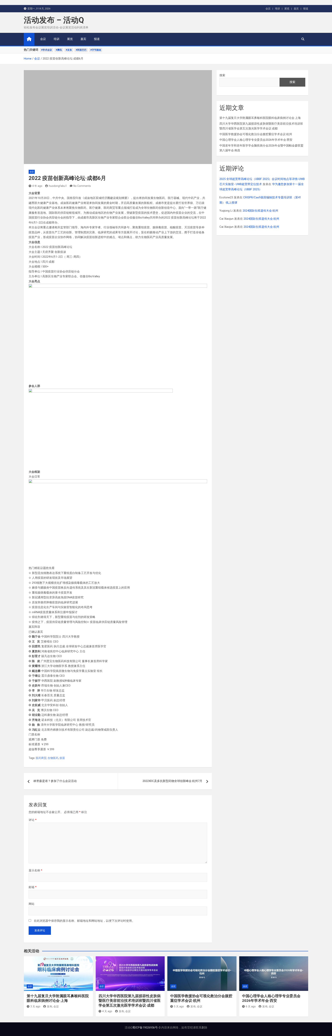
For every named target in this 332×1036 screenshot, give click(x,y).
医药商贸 (41, 757)
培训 (277, 8)
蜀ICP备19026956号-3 (146, 1027)
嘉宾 (296, 8)
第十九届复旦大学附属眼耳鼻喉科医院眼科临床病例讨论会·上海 (260, 118)
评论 (33, 820)
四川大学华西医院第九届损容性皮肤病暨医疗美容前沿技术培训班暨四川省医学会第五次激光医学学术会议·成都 (130, 1001)
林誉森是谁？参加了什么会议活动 (55, 781)
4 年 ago (37, 185)
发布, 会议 (53, 1006)
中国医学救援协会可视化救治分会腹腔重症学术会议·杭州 (255, 134)
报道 (305, 8)
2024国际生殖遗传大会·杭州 (260, 210)
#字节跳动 (95, 50)
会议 (268, 8)
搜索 (222, 75)
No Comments (82, 185)
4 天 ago (107, 1011)
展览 (286, 8)
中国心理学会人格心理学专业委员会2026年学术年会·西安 (255, 140)
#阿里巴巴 (81, 50)
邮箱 (33, 887)
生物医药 (53, 757)
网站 (31, 904)
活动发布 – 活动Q (54, 20)
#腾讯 (59, 50)
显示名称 (35, 870)
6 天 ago (251, 1006)
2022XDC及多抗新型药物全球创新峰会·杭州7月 (172, 781)
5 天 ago (179, 1006)
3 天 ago (35, 1006)
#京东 (69, 50)
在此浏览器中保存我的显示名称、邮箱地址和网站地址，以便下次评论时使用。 (84, 921)
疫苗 (62, 757)
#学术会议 (46, 50)
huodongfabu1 (58, 185)
